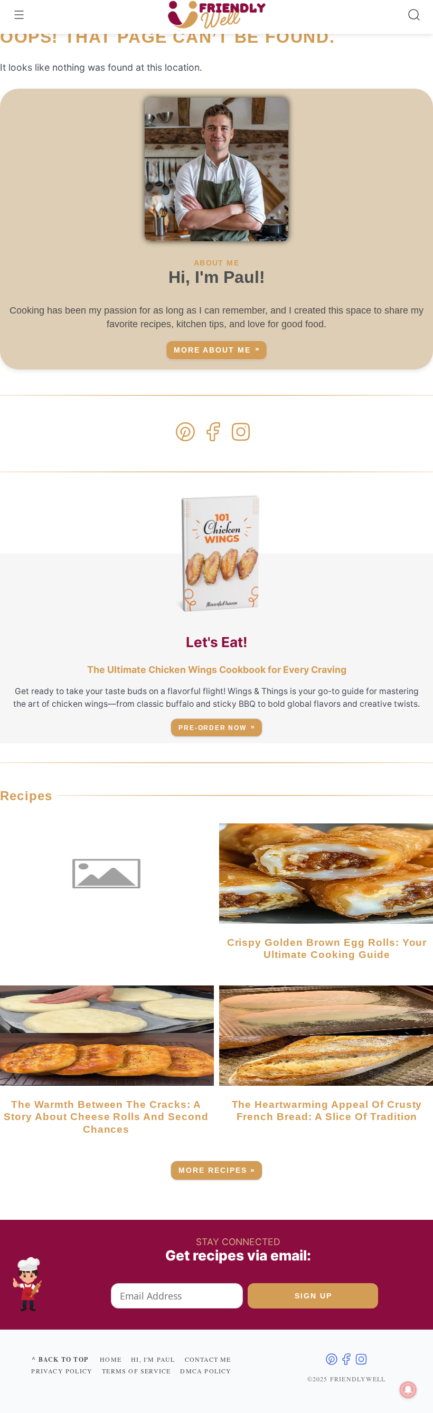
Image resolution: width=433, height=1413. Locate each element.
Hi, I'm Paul (153, 1359)
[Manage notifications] (408, 1389)
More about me (212, 350)
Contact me (208, 1359)
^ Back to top (60, 1359)
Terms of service (136, 1371)
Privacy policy (61, 1371)
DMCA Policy (205, 1371)
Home (110, 1359)
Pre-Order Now (212, 728)
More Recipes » (217, 1170)
